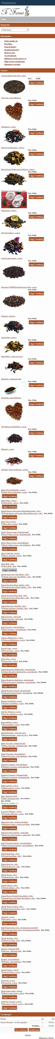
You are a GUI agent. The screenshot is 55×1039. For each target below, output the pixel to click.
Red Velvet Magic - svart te (10, 233)
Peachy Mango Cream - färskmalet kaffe (15, 532)
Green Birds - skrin (7, 564)
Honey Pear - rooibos (8, 521)
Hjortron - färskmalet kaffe (10, 949)
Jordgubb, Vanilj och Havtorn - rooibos (14, 469)
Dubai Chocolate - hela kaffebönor (13, 754)
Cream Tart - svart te (8, 980)
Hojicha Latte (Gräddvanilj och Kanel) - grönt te (18, 169)
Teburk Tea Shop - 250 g (9, 938)
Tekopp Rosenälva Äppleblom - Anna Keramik (17, 680)
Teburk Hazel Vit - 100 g (9, 864)
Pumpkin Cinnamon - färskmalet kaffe (14, 775)
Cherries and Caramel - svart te (11, 258)
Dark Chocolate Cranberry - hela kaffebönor (16, 843)
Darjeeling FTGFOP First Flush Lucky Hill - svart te (19, 287)
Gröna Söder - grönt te (8, 500)
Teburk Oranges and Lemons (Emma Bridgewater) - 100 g (21, 511)
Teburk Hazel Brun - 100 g (10, 854)
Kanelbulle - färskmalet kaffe (11, 379)
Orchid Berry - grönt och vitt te (12, 356)
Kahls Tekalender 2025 (9, 796)
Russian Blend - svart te (9, 722)
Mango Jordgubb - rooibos (10, 553)
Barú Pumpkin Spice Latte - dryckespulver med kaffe (19, 928)
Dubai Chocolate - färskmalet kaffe (13, 743)
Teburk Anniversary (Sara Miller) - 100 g (15, 574)
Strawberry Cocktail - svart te (11, 1001)
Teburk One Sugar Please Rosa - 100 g (14, 595)
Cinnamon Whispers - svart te (11, 811)
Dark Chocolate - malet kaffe (11, 617)
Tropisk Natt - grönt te (8, 337)
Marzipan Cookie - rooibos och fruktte (14, 822)
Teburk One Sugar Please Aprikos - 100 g (15, 585)
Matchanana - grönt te (8, 210)
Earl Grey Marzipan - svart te (11, 712)
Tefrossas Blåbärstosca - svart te (12, 638)
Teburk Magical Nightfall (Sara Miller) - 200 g (17, 896)
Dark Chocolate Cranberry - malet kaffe (14, 832)
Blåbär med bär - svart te (9, 785)
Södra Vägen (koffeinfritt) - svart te (13, 490)
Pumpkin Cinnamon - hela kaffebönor (14, 764)
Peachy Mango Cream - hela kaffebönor (15, 543)
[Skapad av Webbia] (46, 1038)
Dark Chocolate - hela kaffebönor (12, 627)
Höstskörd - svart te (8, 917)
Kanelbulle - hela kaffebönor (11, 398)
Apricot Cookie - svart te (9, 970)
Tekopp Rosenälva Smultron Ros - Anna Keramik (18, 669)
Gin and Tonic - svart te (9, 648)
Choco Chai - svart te (8, 659)
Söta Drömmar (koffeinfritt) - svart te (13, 427)
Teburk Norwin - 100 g (9, 875)
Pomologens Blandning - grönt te (12, 147)
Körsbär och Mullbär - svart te (11, 701)
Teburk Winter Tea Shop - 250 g (12, 906)
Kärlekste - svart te (7, 449)
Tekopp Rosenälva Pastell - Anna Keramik (15, 690)
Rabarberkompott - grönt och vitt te (13, 733)
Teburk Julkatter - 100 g (9, 885)
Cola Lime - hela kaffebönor (11, 98)
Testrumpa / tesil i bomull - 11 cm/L (13, 191)
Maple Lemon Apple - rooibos (11, 991)
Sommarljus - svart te (8, 127)
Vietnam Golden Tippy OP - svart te (13, 75)
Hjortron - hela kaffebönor (10, 959)
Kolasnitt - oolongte (8, 316)
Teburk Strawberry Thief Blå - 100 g (13, 606)
